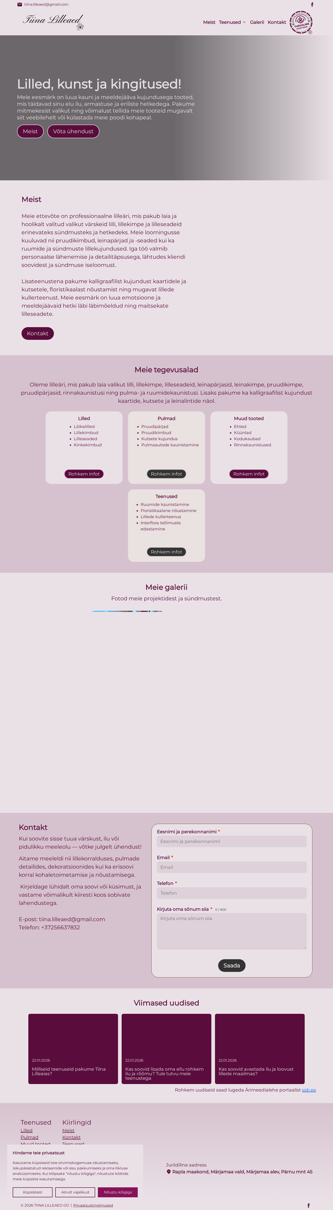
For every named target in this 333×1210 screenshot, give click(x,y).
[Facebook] (312, 4)
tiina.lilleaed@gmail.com (42, 4)
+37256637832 (60, 927)
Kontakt (277, 22)
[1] (127, 648)
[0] (48, 648)
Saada (232, 965)
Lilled (27, 1130)
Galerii (257, 22)
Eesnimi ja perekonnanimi (188, 831)
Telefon (167, 883)
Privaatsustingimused (93, 1205)
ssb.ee (309, 1090)
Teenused (230, 22)
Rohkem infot (84, 474)
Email (165, 857)
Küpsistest (32, 1192)
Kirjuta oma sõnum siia (191, 909)
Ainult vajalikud (75, 1192)
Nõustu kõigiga (118, 1192)
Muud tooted (36, 1144)
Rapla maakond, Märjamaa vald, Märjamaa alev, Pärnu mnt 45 (239, 1172)
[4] (166, 753)
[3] (284, 648)
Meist (209, 22)
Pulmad (30, 1137)
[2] (206, 648)
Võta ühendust (73, 131)
